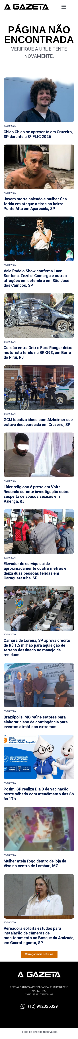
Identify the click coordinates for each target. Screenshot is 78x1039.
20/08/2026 (10, 481)
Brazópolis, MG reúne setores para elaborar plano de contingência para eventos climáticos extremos (36, 722)
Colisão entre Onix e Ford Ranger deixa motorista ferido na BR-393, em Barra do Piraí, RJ (38, 352)
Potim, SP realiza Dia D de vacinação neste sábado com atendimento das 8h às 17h (39, 794)
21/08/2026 (10, 265)
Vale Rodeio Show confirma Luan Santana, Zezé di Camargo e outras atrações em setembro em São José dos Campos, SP (36, 278)
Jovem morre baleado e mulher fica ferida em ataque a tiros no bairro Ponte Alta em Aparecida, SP (35, 204)
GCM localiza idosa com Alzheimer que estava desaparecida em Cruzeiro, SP (38, 422)
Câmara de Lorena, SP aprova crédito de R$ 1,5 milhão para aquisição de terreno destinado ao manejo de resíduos (37, 647)
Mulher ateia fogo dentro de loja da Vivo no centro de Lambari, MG (35, 863)
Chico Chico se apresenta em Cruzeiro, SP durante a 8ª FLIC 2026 (38, 134)
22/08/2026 (10, 126)
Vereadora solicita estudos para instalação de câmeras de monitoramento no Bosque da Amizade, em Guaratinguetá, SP (39, 935)
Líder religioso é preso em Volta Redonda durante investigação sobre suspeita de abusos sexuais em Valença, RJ (36, 494)
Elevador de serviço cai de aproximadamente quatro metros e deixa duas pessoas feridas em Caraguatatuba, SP (35, 570)
